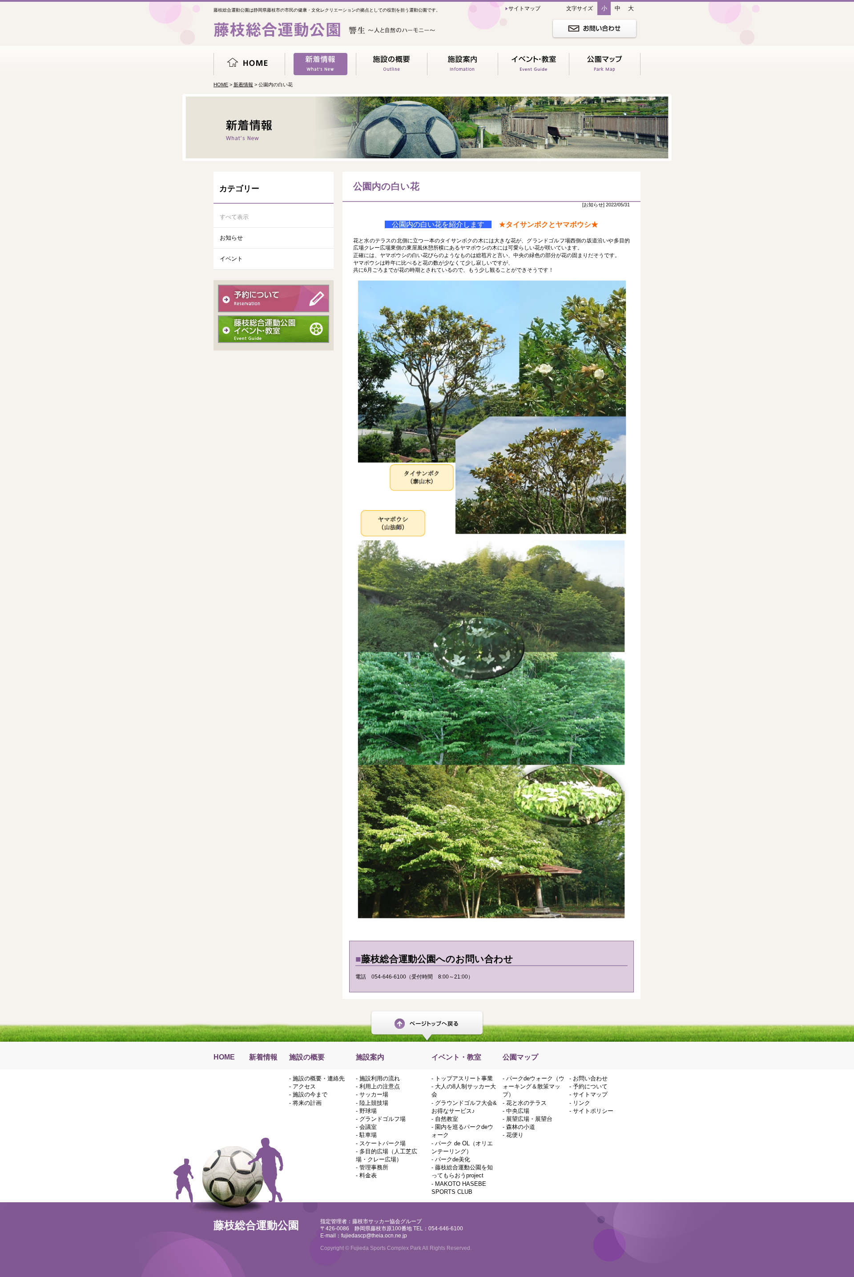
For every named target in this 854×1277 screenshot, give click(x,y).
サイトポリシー (593, 1111)
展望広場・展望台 (529, 1119)
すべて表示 (234, 217)
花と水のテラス (526, 1103)
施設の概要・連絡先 (319, 1078)
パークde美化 (452, 1159)
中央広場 (517, 1111)
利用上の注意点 (379, 1086)
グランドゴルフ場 (382, 1119)
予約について (590, 1086)
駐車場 (368, 1135)
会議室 (368, 1127)
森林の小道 (520, 1127)
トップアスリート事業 (464, 1078)
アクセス (304, 1086)
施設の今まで (310, 1094)
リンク (581, 1103)
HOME (221, 84)
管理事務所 (373, 1167)
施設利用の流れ (379, 1078)
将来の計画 (307, 1103)
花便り (515, 1135)
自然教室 (446, 1119)
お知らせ (231, 237)
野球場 (368, 1111)
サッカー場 (373, 1094)
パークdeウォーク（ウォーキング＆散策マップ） (533, 1086)
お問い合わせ (590, 1078)
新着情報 (243, 84)
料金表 (368, 1175)
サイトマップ (590, 1094)
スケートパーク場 (382, 1143)
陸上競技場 (373, 1103)
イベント (231, 258)
